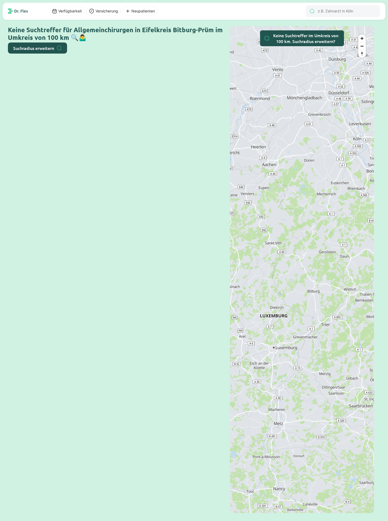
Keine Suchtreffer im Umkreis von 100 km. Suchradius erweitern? (305, 38)
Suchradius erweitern (33, 48)
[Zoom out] (362, 46)
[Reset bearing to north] (362, 54)
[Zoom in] (362, 38)
